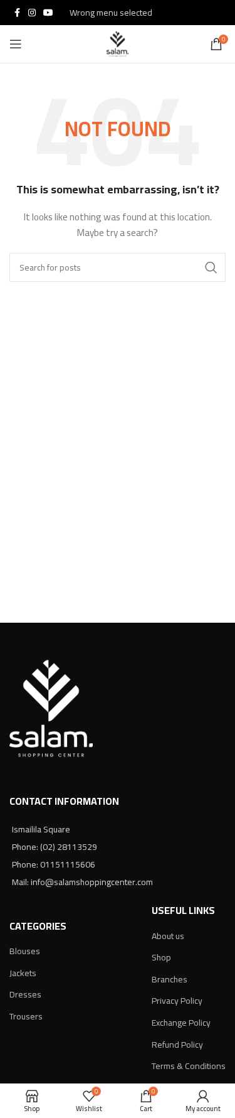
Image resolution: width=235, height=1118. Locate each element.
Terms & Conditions (189, 1066)
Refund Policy (177, 1044)
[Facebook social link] (16, 12)
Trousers (26, 1016)
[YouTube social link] (48, 12)
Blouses (24, 951)
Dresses (25, 994)
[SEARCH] (211, 267)
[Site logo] (117, 43)
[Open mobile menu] (15, 43)
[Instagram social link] (31, 12)
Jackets (22, 973)
